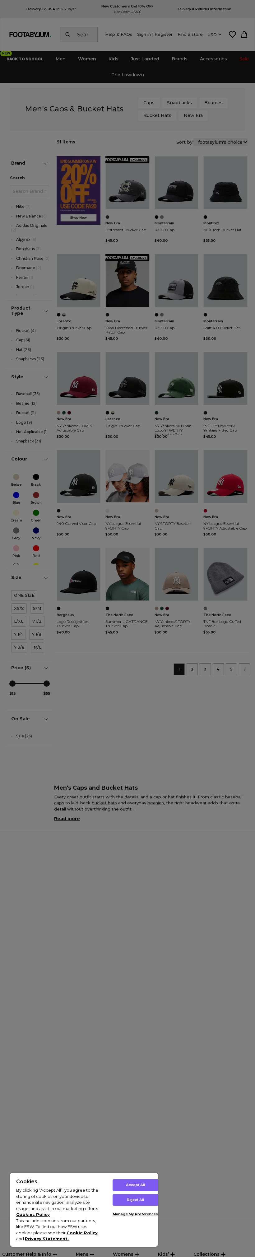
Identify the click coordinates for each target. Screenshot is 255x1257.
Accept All (135, 1185)
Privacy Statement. (47, 1238)
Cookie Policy (82, 1232)
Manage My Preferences (135, 1214)
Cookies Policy (33, 1214)
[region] (84, 1209)
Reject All (135, 1200)
